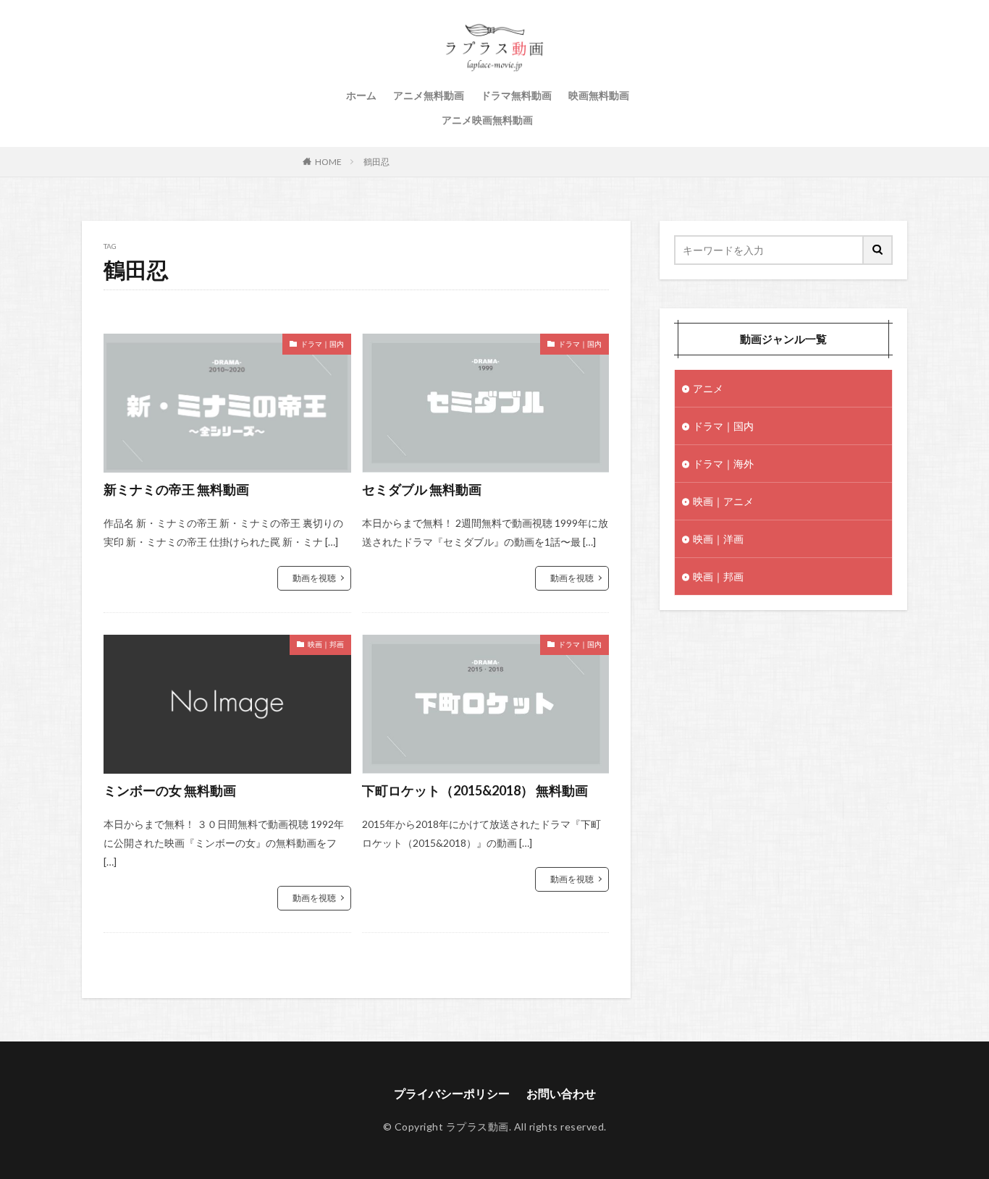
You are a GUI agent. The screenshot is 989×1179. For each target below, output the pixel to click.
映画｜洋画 (718, 539)
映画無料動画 (598, 95)
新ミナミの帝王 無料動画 (176, 489)
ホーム (361, 95)
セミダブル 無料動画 (421, 489)
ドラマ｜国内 (322, 343)
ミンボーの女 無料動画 (170, 790)
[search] (878, 250)
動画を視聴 (314, 577)
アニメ (708, 388)
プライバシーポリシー (452, 1093)
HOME (328, 161)
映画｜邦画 (326, 644)
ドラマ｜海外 (723, 463)
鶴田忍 (376, 161)
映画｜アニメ (723, 501)
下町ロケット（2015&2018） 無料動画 (475, 790)
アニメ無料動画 (428, 95)
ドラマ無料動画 (516, 95)
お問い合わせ (561, 1093)
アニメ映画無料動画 (487, 120)
